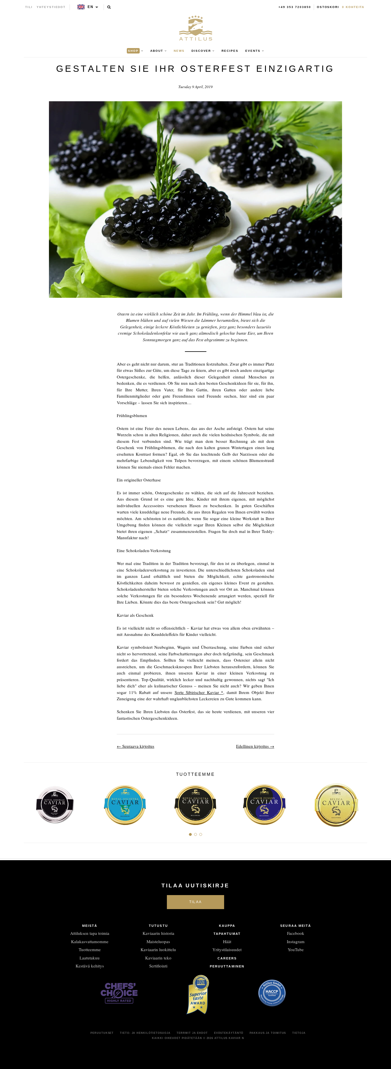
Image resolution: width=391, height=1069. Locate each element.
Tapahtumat (227, 933)
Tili (29, 7)
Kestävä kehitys (90, 966)
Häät (227, 941)
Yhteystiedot (51, 7)
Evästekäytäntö (229, 1033)
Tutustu (158, 925)
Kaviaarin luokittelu (158, 949)
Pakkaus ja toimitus (268, 1033)
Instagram (296, 941)
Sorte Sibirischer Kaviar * (199, 692)
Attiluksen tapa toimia (89, 933)
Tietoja (298, 1033)
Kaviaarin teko (158, 958)
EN (91, 7)
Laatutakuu (90, 958)
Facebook (295, 933)
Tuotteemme (90, 949)
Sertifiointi (158, 966)
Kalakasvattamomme (89, 941)
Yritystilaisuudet (227, 949)
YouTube (296, 949)
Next (360, 803)
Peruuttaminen (227, 966)
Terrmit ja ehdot (192, 1033)
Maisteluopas (158, 941)
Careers (227, 958)
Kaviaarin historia (158, 933)
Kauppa (227, 925)
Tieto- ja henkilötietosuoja (145, 1033)
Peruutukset (102, 1033)
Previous (30, 803)
